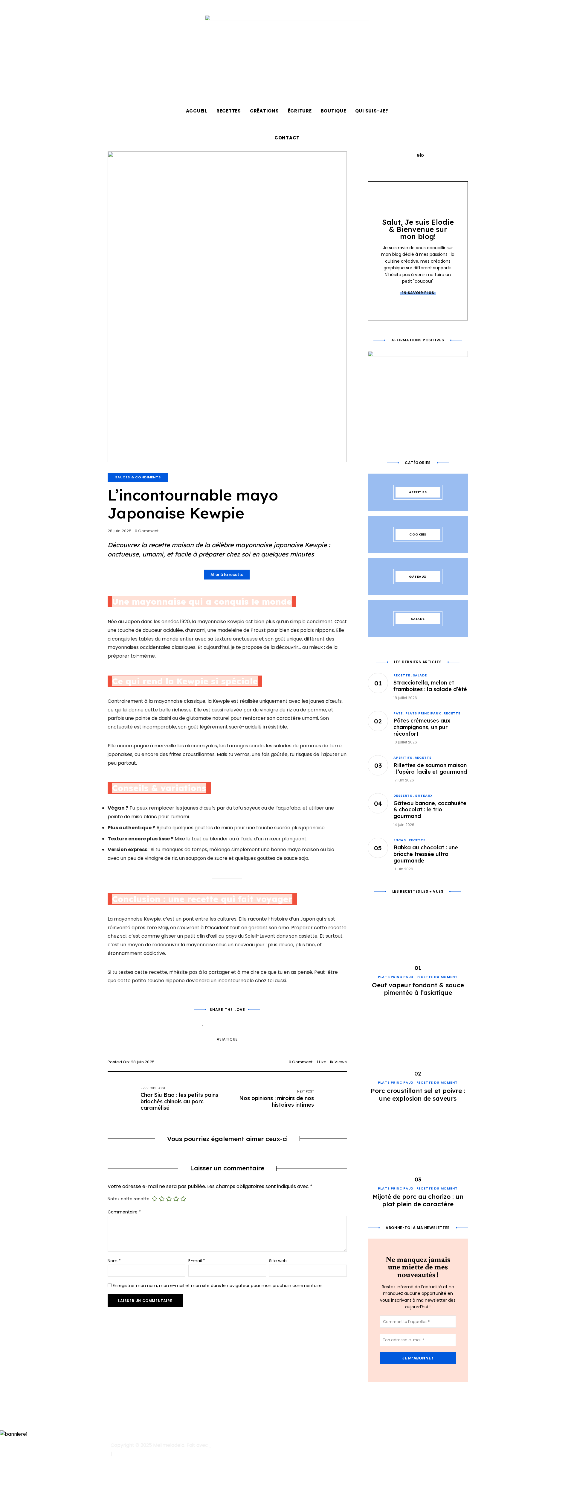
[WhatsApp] (252, 1023)
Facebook (143, 7)
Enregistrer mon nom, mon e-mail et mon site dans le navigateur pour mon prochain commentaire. (218, 1286)
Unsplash (153, 7)
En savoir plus (418, 292)
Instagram (113, 7)
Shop (163, 7)
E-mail (196, 1261)
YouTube (123, 7)
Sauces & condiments (138, 477)
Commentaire (124, 1212)
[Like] (202, 1023)
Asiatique (227, 1039)
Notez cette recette (128, 1199)
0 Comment (147, 531)
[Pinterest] (235, 1023)
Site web (278, 1261)
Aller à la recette (226, 574)
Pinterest (133, 7)
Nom (114, 1261)
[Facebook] (219, 1023)
